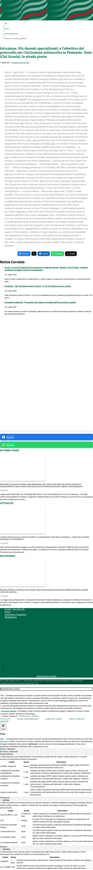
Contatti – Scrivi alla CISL (15, 609)
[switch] (1, 800)
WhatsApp (58, 254)
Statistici (35, 716)
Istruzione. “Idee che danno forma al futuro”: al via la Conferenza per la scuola (38, 286)
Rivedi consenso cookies (46, 676)
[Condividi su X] (34, 254)
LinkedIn (45, 254)
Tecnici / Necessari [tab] (7, 749)
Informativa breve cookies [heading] (10, 689)
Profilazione (25, 716)
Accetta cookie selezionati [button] (27, 719)
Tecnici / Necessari (10, 716)
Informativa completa (8, 711)
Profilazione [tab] (5, 798)
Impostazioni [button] (5, 719)
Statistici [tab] (3, 847)
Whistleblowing (11, 617)
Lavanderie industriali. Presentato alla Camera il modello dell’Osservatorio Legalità (40, 302)
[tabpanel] (46, 776)
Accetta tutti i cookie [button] (53, 719)
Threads (72, 254)
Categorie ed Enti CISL (11, 33)
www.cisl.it (4, 741)
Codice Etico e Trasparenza (15, 614)
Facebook (25, 254)
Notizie (7, 28)
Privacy (7, 612)
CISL (6, 23)
